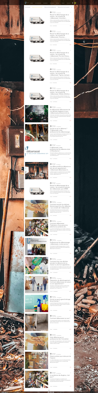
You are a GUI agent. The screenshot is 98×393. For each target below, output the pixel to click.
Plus (58, 7)
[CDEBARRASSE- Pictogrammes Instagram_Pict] (75, 3)
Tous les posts (27, 7)
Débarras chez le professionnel (50, 7)
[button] (71, 7)
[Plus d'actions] (71, 12)
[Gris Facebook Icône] (73, 3)
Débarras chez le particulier (37, 7)
